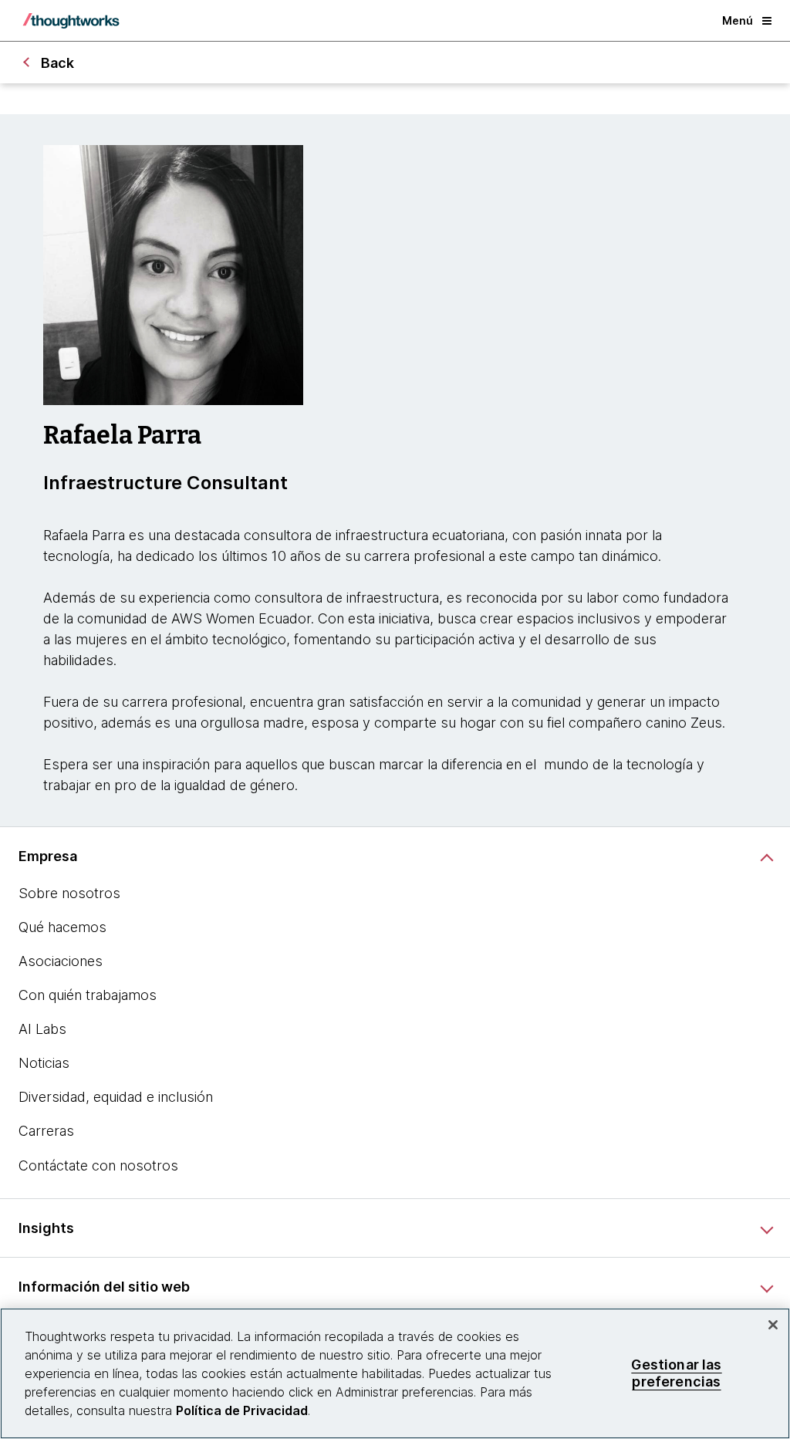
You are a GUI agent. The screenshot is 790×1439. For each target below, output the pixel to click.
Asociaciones (61, 961)
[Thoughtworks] (71, 21)
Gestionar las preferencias (676, 1373)
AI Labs (42, 1029)
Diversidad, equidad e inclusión (116, 1097)
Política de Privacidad (242, 1410)
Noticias (44, 1063)
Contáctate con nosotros (98, 1165)
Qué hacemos (62, 927)
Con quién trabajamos (88, 995)
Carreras (46, 1131)
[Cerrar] (773, 1325)
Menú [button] (737, 20)
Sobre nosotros (69, 893)
